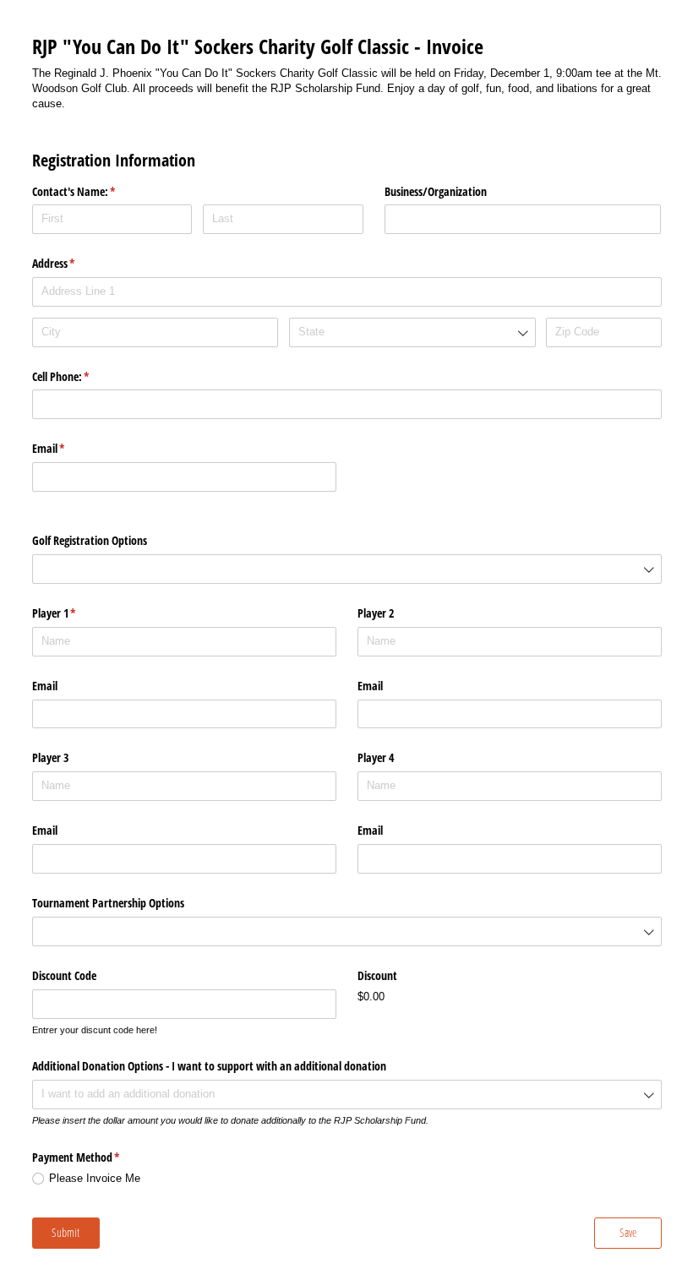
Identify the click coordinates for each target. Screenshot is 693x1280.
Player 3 (50, 757)
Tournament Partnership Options (108, 903)
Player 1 (74, 613)
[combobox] (412, 332)
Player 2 (375, 613)
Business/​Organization (436, 191)
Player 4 (375, 757)
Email (68, 448)
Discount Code (64, 975)
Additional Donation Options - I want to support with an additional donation (209, 1066)
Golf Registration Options (91, 540)
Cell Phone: (80, 376)
